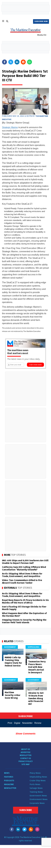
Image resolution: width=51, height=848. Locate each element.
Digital (17, 723)
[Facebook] (12, 829)
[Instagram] (37, 829)
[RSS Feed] (31, 829)
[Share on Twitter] (10, 62)
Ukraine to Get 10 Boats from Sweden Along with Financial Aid (36, 698)
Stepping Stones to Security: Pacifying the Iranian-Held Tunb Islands (24, 621)
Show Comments (25, 733)
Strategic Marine (10, 127)
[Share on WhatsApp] (29, 62)
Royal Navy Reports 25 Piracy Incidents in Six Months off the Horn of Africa (25, 601)
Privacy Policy (25, 761)
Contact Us (25, 758)
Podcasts (9, 780)
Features (8, 777)
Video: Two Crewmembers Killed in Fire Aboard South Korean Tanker (22, 581)
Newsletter (27, 723)
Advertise (25, 752)
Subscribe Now (35, 365)
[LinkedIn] (18, 829)
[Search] (7, 21)
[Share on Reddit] (23, 62)
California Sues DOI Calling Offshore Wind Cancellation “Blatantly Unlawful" (24, 568)
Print (10, 723)
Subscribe (25, 810)
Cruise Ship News (38, 780)
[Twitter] (24, 829)
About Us (25, 749)
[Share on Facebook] (4, 62)
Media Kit (41, 35)
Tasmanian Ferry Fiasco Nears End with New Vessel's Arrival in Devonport (37, 667)
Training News (36, 792)
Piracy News (35, 773)
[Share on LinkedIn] (17, 62)
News (7, 773)
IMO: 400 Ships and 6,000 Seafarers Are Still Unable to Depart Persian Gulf (25, 561)
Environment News (38, 799)
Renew (37, 723)
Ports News (35, 784)
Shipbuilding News (38, 777)
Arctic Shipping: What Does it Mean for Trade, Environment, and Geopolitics (22, 575)
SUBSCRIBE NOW (41, 21)
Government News (38, 795)
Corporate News (37, 803)
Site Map (25, 764)
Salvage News (36, 788)
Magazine (9, 784)
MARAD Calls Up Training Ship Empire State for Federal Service (13, 661)
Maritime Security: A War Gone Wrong (12, 695)
